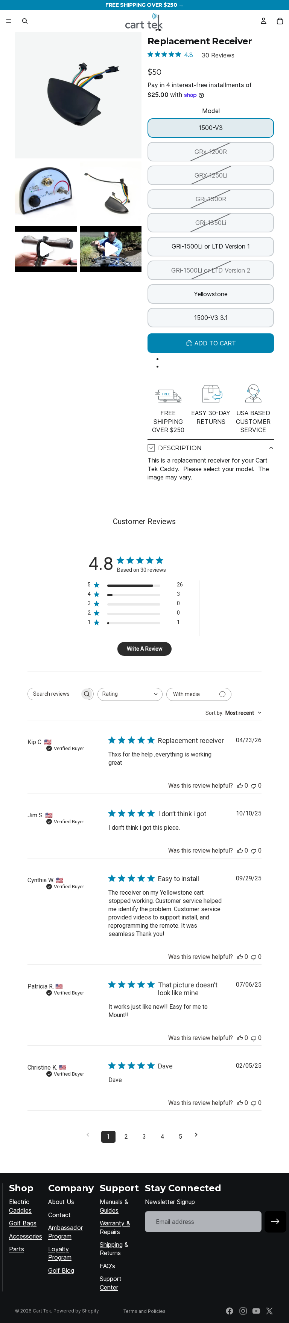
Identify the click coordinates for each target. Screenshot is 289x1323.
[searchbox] (54, 694)
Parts (16, 1249)
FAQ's (107, 1266)
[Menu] (8, 21)
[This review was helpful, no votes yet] (240, 785)
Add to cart (215, 343)
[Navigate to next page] (199, 1135)
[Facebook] (229, 1310)
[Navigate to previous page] (90, 1135)
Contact (59, 1215)
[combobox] (130, 694)
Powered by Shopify (76, 1311)
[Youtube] (256, 1310)
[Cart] (280, 21)
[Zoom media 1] (78, 95)
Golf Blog (61, 1270)
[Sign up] (275, 1222)
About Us (61, 1201)
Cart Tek (42, 1311)
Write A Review (145, 649)
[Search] (25, 21)
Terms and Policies (144, 1311)
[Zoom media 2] (46, 192)
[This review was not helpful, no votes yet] (253, 785)
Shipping (111, 1244)
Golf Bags (23, 1223)
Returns (110, 1253)
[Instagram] (243, 1310)
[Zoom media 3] (110, 192)
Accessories (25, 1236)
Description (180, 448)
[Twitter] (269, 1310)
